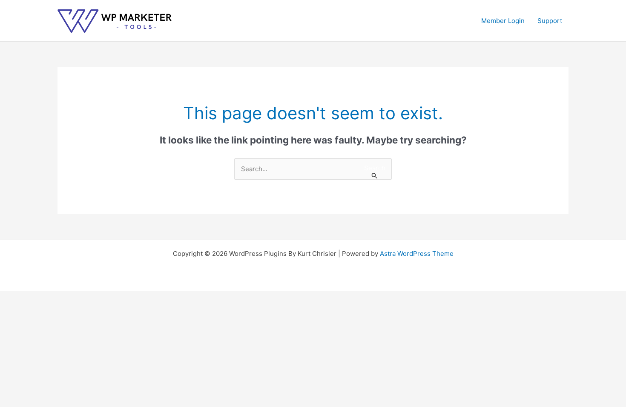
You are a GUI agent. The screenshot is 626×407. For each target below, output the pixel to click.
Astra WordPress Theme (417, 253)
